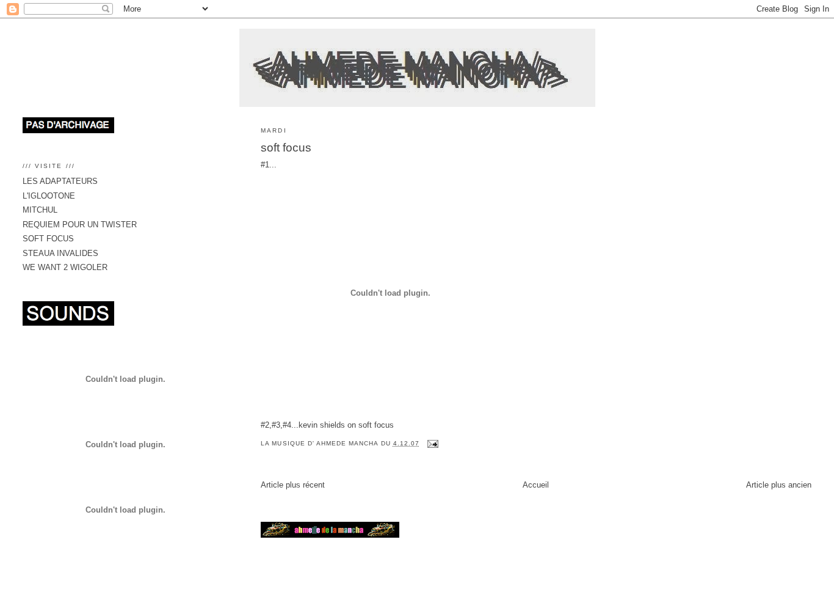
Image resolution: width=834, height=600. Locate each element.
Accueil (536, 484)
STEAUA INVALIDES (60, 253)
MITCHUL (40, 209)
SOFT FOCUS (48, 238)
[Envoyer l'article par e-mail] (432, 443)
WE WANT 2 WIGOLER (65, 267)
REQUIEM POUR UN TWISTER (80, 224)
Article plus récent (293, 484)
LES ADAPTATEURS (60, 181)
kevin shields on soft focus (346, 425)
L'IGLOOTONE (49, 195)
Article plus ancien (778, 484)
